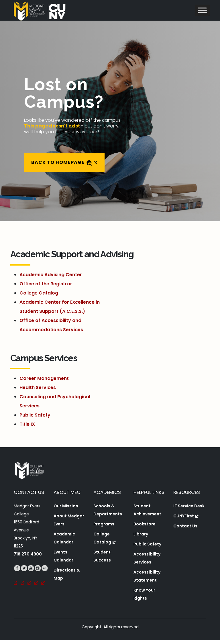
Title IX (27, 424)
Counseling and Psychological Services (54, 401)
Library (140, 534)
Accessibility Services (146, 558)
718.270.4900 (28, 554)
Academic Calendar (64, 538)
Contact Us (185, 526)
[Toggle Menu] (202, 10)
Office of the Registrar (45, 283)
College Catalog (38, 293)
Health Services (37, 387)
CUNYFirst (183, 516)
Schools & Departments (107, 510)
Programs (103, 524)
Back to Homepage (58, 162)
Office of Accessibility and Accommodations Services (51, 325)
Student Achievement (147, 510)
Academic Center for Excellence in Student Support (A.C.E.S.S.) (59, 307)
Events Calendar (63, 556)
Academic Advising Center (50, 274)
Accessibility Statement (146, 576)
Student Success (102, 556)
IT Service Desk (189, 506)
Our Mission (66, 506)
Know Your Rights (144, 594)
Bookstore (144, 524)
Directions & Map (67, 574)
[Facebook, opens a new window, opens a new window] (17, 576)
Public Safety (34, 415)
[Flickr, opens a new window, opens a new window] (44, 576)
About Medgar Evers (69, 520)
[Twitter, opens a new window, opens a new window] (24, 576)
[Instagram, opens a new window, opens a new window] (37, 576)
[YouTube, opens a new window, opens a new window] (31, 576)
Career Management (44, 378)
